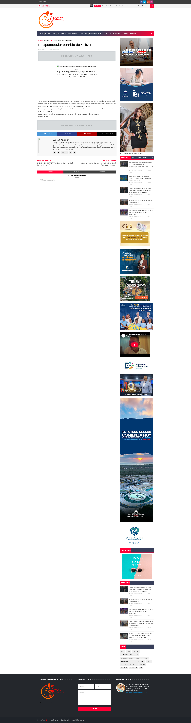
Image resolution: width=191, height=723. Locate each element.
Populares (136, 158)
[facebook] (141, 1)
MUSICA (139, 658)
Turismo (116, 34)
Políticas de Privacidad (47, 703)
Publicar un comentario (47, 180)
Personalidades (129, 34)
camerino (133, 668)
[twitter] (144, 1)
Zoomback (72, 34)
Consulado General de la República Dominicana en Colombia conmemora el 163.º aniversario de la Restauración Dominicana (124, 6)
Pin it (89, 134)
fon (141, 668)
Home (40, 34)
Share (69, 134)
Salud (108, 34)
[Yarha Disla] (151, 720)
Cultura (136, 651)
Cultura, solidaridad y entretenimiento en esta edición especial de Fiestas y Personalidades (141, 623)
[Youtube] (137, 1)
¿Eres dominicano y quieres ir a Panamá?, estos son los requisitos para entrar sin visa (140, 178)
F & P (136, 655)
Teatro (142, 664)
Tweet (50, 134)
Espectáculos (126, 655)
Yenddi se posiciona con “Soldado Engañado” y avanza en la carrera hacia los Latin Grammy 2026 (140, 190)
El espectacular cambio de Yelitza (64, 44)
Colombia (77, 6)
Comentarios (148, 158)
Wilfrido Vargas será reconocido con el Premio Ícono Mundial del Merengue (141, 212)
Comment (109, 134)
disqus (76, 172)
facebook (102, 172)
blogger (50, 172)
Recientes (125, 158)
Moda (146, 658)
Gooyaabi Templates (77, 720)
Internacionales (96, 34)
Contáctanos (43, 2)
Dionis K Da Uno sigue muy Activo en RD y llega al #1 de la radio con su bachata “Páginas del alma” (140, 635)
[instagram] (151, 1)
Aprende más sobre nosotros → (136, 692)
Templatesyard (54, 720)
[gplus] (148, 1)
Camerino (61, 34)
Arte (122, 651)
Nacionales (50, 34)
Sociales (83, 34)
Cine (128, 651)
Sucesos (133, 664)
